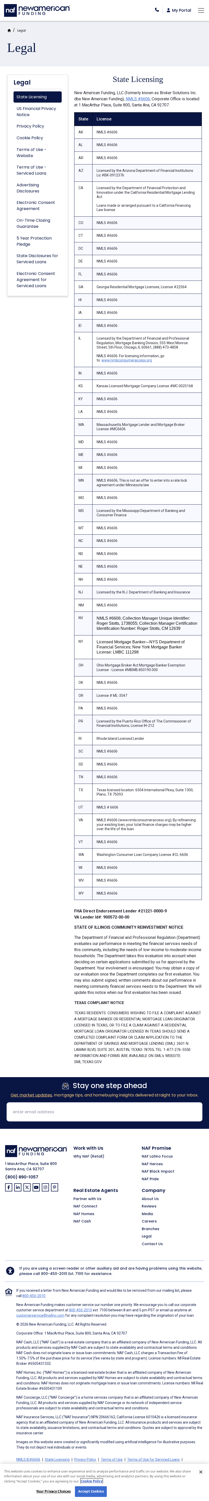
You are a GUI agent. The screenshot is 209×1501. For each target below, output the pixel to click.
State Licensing (32, 97)
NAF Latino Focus (157, 1156)
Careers (149, 1221)
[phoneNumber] (157, 10)
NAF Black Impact (158, 1171)
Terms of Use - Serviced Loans (31, 170)
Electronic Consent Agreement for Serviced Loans (36, 280)
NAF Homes (83, 1214)
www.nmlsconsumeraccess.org (126, 360)
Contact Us (152, 1244)
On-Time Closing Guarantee (33, 223)
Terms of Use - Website (31, 153)
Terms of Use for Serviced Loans (153, 1459)
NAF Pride (150, 1179)
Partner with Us (87, 1199)
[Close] (200, 1472)
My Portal (181, 10)
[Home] (37, 10)
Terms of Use (112, 1459)
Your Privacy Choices (53, 1491)
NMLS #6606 (138, 98)
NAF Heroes (152, 1164)
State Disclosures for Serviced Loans (37, 259)
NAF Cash (82, 1221)
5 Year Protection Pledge (34, 241)
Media (147, 1214)
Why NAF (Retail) (88, 1156)
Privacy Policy (30, 126)
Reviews (149, 1206)
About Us (150, 1199)
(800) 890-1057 (21, 1177)
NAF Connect (85, 1206)
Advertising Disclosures (28, 188)
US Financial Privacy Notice (36, 112)
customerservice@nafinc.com (40, 1315)
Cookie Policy (30, 138)
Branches (150, 1229)
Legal (21, 30)
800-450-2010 (54, 1273)
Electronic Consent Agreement (36, 206)
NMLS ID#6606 (28, 1459)
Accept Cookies (91, 1491)
